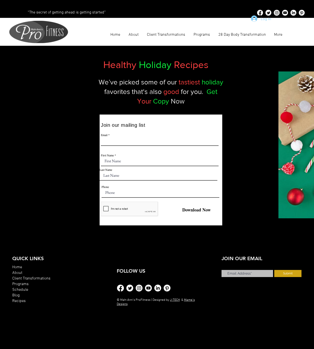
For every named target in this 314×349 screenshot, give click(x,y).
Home (17, 267)
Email (104, 134)
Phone (105, 186)
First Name (107, 155)
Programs (20, 284)
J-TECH (175, 300)
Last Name (106, 169)
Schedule (20, 289)
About (17, 272)
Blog (16, 295)
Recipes (19, 301)
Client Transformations (31, 278)
